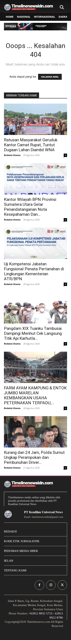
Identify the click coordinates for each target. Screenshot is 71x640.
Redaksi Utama (12, 155)
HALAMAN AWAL (50, 76)
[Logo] (28, 7)
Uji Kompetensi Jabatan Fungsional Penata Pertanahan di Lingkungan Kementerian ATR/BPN (34, 271)
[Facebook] (39, 585)
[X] (62, 585)
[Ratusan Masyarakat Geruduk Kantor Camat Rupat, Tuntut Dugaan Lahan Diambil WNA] (35, 119)
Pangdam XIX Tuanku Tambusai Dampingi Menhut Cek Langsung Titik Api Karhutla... (33, 333)
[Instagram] (51, 585)
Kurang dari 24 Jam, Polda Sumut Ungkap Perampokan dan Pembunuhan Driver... (34, 457)
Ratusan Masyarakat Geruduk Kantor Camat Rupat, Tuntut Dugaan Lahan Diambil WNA (30, 145)
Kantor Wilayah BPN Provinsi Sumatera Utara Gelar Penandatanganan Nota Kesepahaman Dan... (30, 207)
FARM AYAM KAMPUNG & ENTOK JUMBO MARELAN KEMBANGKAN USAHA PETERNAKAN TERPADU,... (35, 395)
